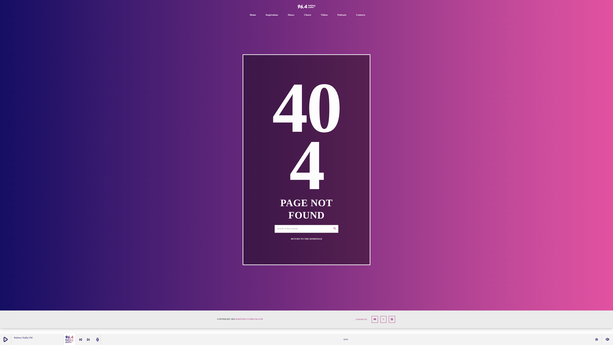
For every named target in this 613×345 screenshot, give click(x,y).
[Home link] (306, 7)
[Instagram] (392, 319)
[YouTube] (375, 319)
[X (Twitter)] (383, 319)
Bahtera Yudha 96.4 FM (249, 319)
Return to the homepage (306, 239)
